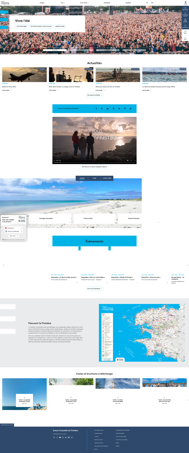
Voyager (42, 2)
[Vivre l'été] (55, 48)
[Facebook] (54, 437)
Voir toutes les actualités (93, 95)
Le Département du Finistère (122, 430)
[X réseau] (57, 437)
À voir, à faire (83, 2)
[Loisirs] (107, 48)
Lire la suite (5, 90)
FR (152, 2)
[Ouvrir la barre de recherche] (147, 3)
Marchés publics (98, 439)
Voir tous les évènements (93, 288)
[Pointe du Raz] (81, 48)
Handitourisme (185, 27)
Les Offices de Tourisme (121, 439)
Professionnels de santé (185, 16)
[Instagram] (63, 437)
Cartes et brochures (121, 436)
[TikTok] (72, 437)
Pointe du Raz (185, 9)
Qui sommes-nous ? (99, 430)
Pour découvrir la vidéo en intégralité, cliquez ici (94, 166)
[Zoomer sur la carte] (182, 307)
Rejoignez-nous (98, 433)
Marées (185, 33)
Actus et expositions (37, 30)
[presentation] (3, 265)
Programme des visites (22, 30)
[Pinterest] (69, 437)
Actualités (128, 2)
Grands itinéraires (185, 21)
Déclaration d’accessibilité (101, 446)
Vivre (62, 2)
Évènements (107, 2)
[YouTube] (60, 437)
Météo (185, 39)
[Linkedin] (66, 437)
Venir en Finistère (120, 433)
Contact (96, 436)
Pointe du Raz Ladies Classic (54, 30)
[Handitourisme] (134, 48)
